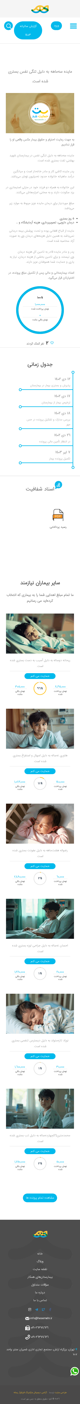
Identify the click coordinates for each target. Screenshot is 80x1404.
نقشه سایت (40, 1269)
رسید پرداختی (58, 527)
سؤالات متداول (40, 1284)
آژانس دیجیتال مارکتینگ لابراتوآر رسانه (30, 1392)
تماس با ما (40, 1300)
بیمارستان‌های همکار (40, 1277)
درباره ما (40, 1292)
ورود (56, 25)
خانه (40, 1253)
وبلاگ (40, 1261)
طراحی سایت (61, 1392)
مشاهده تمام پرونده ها (40, 1197)
